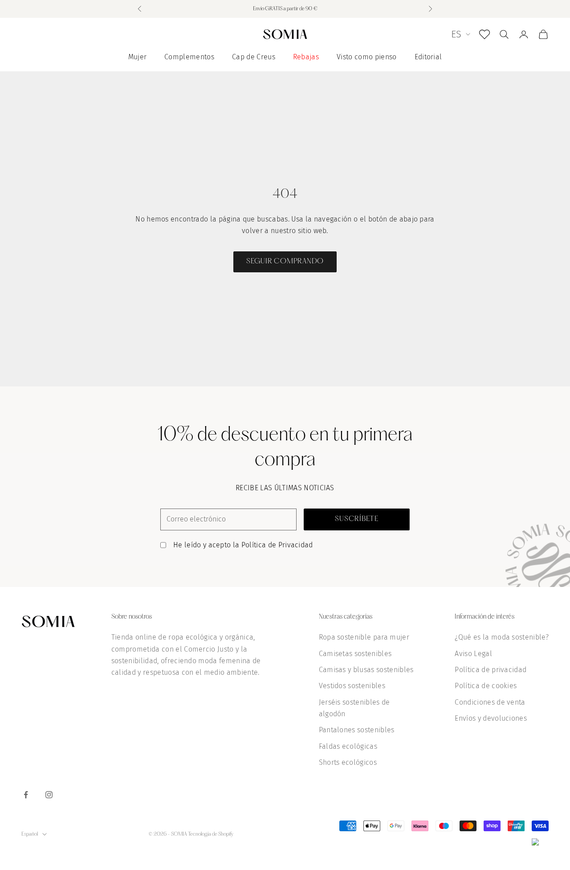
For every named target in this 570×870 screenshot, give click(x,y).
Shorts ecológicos (348, 762)
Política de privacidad (490, 669)
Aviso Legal (473, 653)
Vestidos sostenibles (352, 685)
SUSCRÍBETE (357, 519)
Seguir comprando (285, 261)
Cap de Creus (253, 57)
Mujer (137, 57)
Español (29, 834)
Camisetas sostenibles (355, 653)
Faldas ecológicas (348, 746)
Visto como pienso (366, 57)
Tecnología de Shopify (210, 834)
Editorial (428, 57)
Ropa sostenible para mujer (364, 637)
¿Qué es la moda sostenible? (502, 637)
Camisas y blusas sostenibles (366, 669)
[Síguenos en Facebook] (25, 794)
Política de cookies (486, 685)
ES (456, 34)
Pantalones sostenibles (357, 730)
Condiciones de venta (490, 702)
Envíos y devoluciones (491, 718)
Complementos (189, 57)
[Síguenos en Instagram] (49, 794)
